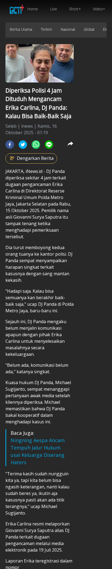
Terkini (46, 29)
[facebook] (9, 144)
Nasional (68, 29)
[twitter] (22, 144)
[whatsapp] (36, 144)
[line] (49, 144)
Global (89, 29)
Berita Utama (21, 29)
